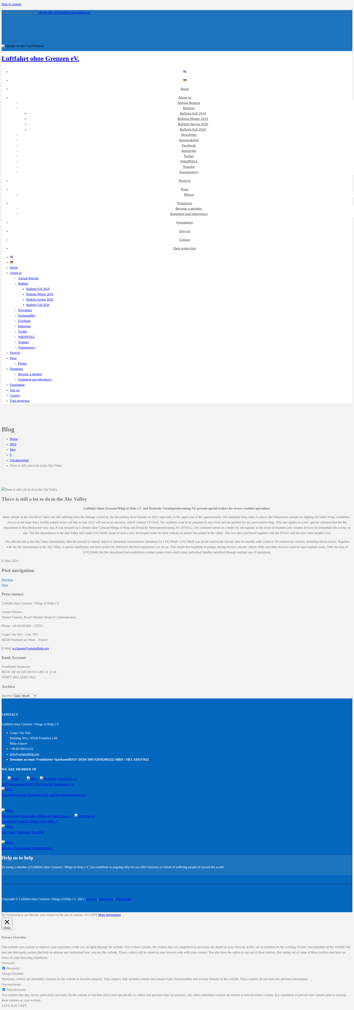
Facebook (189, 145)
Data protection (185, 248)
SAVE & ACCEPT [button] (14, 1005)
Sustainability (189, 140)
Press (184, 189)
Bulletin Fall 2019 (193, 113)
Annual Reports (188, 103)
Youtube (189, 167)
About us (184, 97)
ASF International (13, 784)
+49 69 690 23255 (49, 12)
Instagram (189, 151)
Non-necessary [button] (11, 984)
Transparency (189, 172)
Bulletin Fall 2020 (193, 129)
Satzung (92, 899)
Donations (184, 203)
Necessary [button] (8, 963)
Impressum (106, 899)
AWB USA (32, 784)
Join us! (185, 231)
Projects (185, 181)
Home (184, 89)
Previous (7, 579)
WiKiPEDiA (188, 161)
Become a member (189, 208)
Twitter (189, 156)
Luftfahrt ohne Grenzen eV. (40, 58)
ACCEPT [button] (90, 915)
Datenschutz (123, 899)
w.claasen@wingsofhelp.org (30, 648)
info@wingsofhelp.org (76, 12)
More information (109, 915)
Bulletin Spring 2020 (193, 124)
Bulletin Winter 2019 (193, 119)
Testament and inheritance (189, 214)
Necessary (13, 968)
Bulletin (189, 108)
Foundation (184, 222)
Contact (184, 240)
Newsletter (189, 135)
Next (5, 585)
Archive (7, 695)
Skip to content (11, 4)
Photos (189, 195)
